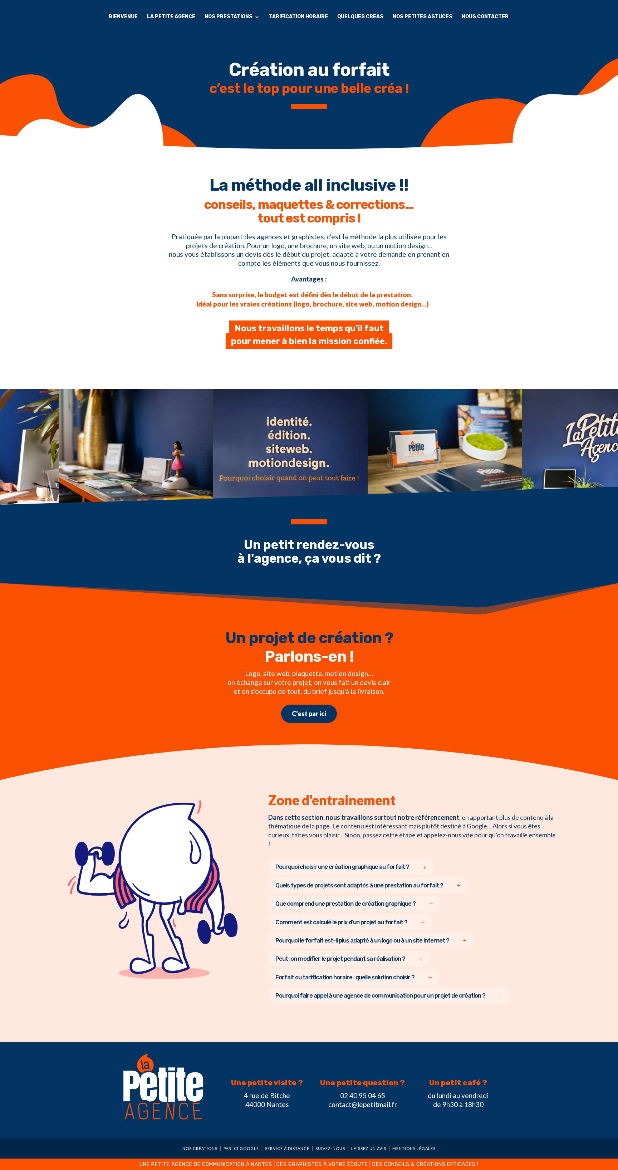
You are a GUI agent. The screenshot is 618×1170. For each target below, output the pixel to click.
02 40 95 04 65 (362, 1095)
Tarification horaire (298, 17)
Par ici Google (241, 1148)
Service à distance (287, 1148)
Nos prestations (228, 17)
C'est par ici (309, 714)
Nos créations (199, 1148)
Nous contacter (485, 17)
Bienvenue (123, 17)
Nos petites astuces (422, 17)
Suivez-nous (330, 1148)
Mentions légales (414, 1148)
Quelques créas (360, 17)
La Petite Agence (171, 17)
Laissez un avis (368, 1148)
